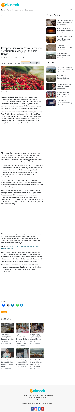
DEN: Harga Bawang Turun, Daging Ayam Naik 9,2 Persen (7, 338)
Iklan (42, 395)
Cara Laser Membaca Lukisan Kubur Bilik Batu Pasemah (65, 69)
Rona (9, 10)
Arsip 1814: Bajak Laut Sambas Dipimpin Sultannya (64, 77)
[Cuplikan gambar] (7, 328)
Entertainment (30, 10)
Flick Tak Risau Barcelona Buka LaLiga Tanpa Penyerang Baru (65, 102)
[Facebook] (32, 409)
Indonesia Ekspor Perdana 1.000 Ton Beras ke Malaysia (22, 362)
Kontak (37, 395)
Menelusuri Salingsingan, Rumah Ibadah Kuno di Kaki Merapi (64, 46)
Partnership (49, 395)
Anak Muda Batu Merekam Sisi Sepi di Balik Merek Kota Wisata (65, 54)
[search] (71, 10)
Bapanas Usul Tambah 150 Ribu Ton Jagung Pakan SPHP (7, 363)
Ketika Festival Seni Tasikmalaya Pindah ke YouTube (65, 29)
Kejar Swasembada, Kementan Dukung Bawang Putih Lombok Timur (22, 339)
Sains (21, 10)
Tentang (24, 395)
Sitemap (43, 397)
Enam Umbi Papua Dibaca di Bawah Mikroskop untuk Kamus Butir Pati (36, 363)
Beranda (3, 16)
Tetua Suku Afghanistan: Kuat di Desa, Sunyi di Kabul (65, 38)
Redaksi (9, 58)
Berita (3, 10)
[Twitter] (39, 409)
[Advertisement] (22, 30)
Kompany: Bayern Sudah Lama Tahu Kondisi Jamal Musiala (64, 93)
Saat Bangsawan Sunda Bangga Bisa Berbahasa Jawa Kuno (65, 21)
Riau (9, 16)
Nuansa (15, 10)
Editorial (31, 395)
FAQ (37, 399)
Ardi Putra (23, 58)
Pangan (4, 312)
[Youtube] (42, 409)
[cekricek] (37, 391)
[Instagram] (35, 409)
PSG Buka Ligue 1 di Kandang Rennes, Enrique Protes (64, 85)
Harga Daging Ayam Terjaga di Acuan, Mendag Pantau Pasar (35, 338)
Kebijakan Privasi (34, 397)
